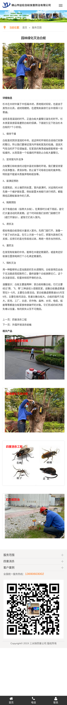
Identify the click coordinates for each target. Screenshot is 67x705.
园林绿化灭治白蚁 (17, 393)
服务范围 (37, 27)
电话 (33, 702)
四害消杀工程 (19, 319)
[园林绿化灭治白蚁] (33, 86)
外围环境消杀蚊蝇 (21, 324)
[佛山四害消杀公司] (27, 9)
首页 (24, 27)
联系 (55, 702)
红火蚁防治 (13, 499)
